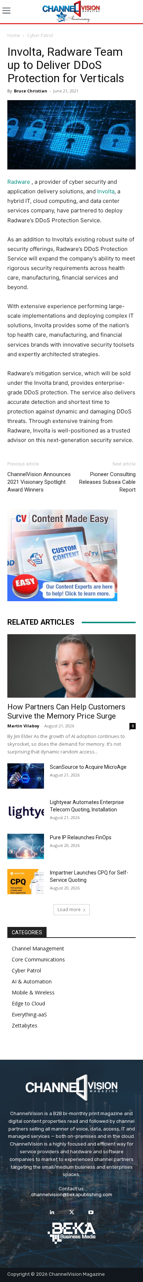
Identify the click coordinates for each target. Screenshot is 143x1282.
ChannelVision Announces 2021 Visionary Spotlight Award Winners (39, 482)
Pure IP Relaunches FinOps (80, 837)
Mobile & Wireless (33, 992)
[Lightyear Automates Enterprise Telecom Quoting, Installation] (25, 811)
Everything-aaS (29, 1014)
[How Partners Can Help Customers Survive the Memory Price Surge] (71, 666)
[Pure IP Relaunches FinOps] (25, 846)
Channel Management (38, 948)
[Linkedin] (52, 1212)
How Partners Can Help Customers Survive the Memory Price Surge (66, 711)
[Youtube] (91, 1212)
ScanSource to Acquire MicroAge (88, 767)
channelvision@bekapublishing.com (71, 1194)
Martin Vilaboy (23, 725)
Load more (69, 909)
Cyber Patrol (40, 35)
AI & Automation (32, 981)
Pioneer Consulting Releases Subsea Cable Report (107, 482)
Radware (18, 181)
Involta (105, 191)
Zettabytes (24, 1025)
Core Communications (38, 959)
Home (13, 35)
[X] (71, 1212)
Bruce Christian (30, 91)
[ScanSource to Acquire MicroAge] (25, 776)
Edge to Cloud (28, 1003)
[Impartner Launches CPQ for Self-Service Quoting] (25, 881)
